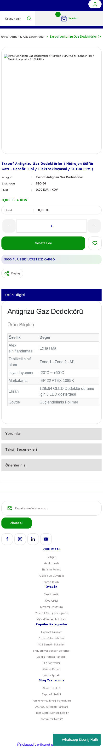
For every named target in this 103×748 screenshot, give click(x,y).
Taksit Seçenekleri (21, 449)
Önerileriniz (15, 465)
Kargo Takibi (51, 582)
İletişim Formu (51, 569)
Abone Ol (16, 523)
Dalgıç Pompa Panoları (51, 656)
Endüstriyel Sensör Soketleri (51, 650)
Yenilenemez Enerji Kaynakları (51, 700)
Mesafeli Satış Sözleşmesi (51, 613)
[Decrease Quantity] (9, 226)
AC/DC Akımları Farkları (51, 706)
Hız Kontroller (51, 663)
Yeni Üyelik (51, 594)
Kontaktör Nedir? (51, 719)
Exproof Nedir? (51, 694)
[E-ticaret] (51, 744)
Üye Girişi (51, 600)
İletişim (51, 557)
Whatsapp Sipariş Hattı (80, 739)
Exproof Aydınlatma (51, 638)
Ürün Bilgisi (15, 295)
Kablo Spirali (52, 675)
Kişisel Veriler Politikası (51, 619)
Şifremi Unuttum (51, 607)
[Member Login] (95, 4)
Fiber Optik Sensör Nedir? (51, 712)
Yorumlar (13, 433)
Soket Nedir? (51, 688)
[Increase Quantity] (94, 226)
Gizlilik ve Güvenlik (51, 575)
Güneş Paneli (51, 669)
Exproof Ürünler (51, 632)
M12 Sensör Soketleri (51, 644)
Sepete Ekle (43, 243)
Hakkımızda (51, 563)
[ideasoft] (26, 744)
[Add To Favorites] (95, 243)
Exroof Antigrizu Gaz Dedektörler (59, 177)
